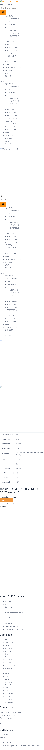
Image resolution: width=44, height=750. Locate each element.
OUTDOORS (11, 59)
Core (17, 464)
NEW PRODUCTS (13, 19)
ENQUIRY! (6, 500)
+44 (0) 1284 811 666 (7, 4)
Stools (7, 654)
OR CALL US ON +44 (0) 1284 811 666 (13, 504)
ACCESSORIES (12, 50)
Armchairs (8, 648)
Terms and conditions (12, 610)
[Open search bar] (1, 196)
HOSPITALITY (11, 56)
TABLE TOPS (11, 45)
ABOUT (7, 64)
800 (17, 448)
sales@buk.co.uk (6, 737)
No (17, 477)
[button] (22, 81)
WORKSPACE (11, 62)
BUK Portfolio (9, 640)
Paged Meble (25, 746)
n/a (17, 435)
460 (17, 473)
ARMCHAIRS (11, 25)
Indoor (18, 444)
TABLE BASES (12, 42)
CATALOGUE (9, 70)
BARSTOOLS (13, 30)
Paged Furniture (14, 746)
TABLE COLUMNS (13, 47)
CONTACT (8, 76)
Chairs (7, 645)
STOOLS (10, 27)
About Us (8, 601)
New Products (10, 643)
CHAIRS (9, 22)
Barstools (8, 651)
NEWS (7, 73)
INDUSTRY (8, 53)
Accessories (9, 668)
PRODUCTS (9, 16)
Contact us (8, 607)
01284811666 (4, 735)
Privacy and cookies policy (14, 613)
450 (17, 482)
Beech (18, 459)
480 (17, 439)
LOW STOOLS (14, 36)
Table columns (10, 665)
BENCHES (10, 39)
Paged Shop (35, 746)
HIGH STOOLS (14, 33)
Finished (19, 468)
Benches (8, 657)
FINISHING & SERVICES (13, 67)
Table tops (8, 663)
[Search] (3, 12)
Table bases (9, 660)
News (7, 604)
